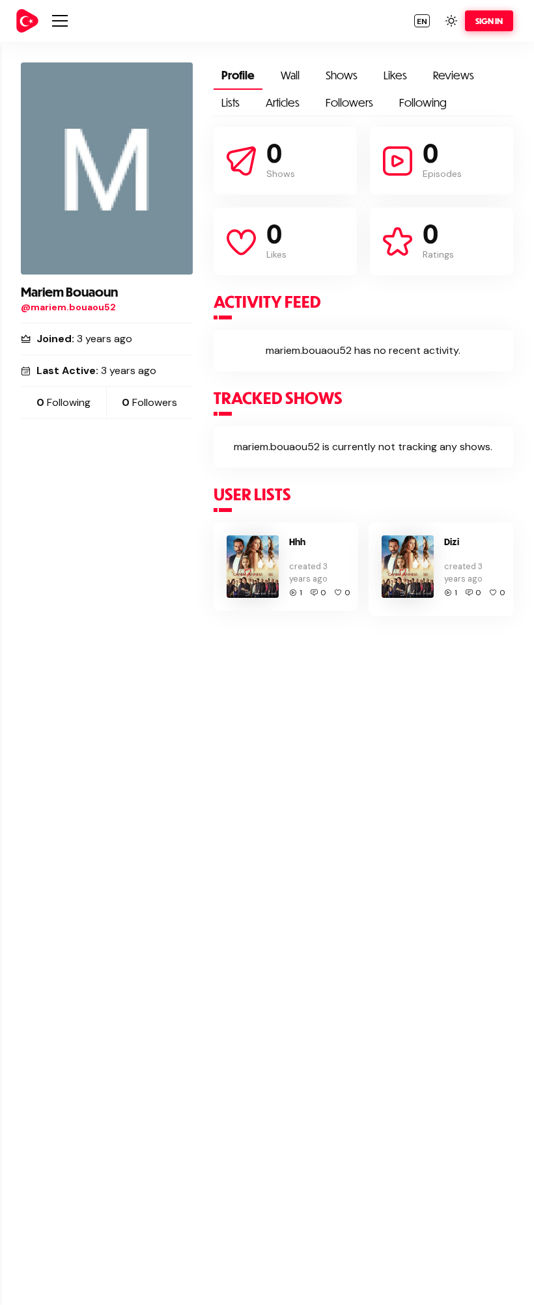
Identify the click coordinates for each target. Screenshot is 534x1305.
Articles (283, 102)
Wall (290, 75)
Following (423, 102)
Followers (349, 102)
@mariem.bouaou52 (68, 307)
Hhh (297, 541)
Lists (230, 102)
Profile (238, 75)
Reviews (453, 75)
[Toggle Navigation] (60, 21)
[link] (27, 21)
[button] (422, 21)
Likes (395, 75)
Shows (342, 75)
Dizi (451, 541)
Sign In (489, 21)
